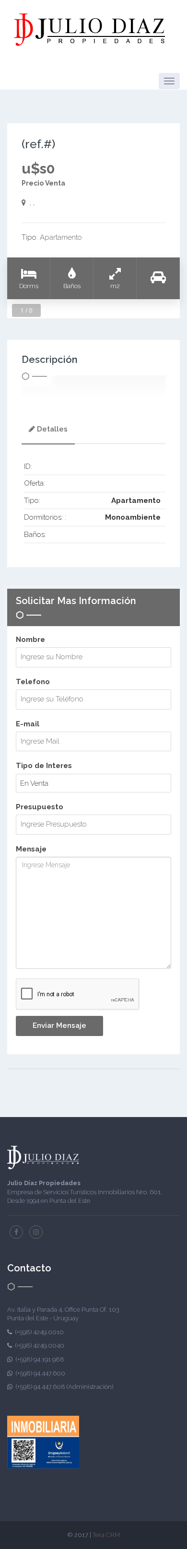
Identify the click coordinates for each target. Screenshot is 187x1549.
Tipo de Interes (44, 765)
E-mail (27, 724)
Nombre (30, 639)
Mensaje (31, 849)
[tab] (48, 430)
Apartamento (61, 237)
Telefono (33, 681)
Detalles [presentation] (52, 429)
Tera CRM (106, 1534)
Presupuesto (39, 807)
